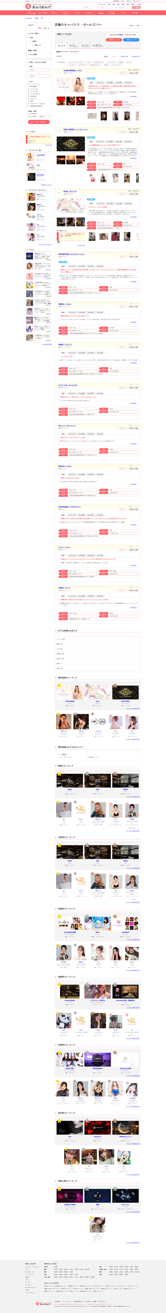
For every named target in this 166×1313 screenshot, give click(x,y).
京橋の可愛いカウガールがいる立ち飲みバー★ (74, 316)
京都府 (116, 1272)
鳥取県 (56, 1274)
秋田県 (126, 1266)
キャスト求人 (128, 82)
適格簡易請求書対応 (36, 106)
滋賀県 (111, 1272)
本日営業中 (33, 113)
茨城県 (56, 1269)
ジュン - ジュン (64, 547)
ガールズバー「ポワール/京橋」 (98, 207)
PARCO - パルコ (64, 304)
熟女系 (121, 62)
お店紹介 (91, 82)
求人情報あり (91, 78)
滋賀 (118, 4)
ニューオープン (35, 84)
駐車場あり (33, 96)
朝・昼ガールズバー (95, 65)
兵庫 (123, 4)
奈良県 (131, 1272)
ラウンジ (129, 62)
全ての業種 (33, 54)
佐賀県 (61, 1277)
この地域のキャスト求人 (114, 39)
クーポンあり (34, 89)
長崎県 (66, 1277)
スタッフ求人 (119, 82)
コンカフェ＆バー (116, 65)
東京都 (81, 1269)
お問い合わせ (101, 1301)
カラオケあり (34, 91)
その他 (139, 4)
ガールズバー (82, 65)
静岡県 (61, 1272)
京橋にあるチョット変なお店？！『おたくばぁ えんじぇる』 (78, 397)
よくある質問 (86, 1301)
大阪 (109, 4)
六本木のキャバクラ (78, 1288)
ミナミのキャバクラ (66, 757)
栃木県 (61, 1269)
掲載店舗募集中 (78, 1301)
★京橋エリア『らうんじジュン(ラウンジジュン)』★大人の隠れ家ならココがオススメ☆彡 (88, 559)
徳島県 (111, 1274)
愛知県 (66, 1272)
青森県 (111, 1266)
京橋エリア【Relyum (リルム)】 (70, 478)
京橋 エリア (37, 45)
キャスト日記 (110, 82)
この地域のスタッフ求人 (131, 39)
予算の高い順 (135, 56)
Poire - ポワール (70, 191)
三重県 (71, 1272)
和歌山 (133, 4)
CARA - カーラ (64, 588)
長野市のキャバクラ (129, 1288)
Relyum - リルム (64, 466)
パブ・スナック (111, 62)
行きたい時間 (32, 116)
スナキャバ (72, 65)
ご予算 (30, 66)
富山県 (116, 1269)
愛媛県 (121, 1274)
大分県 (76, 1277)
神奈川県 (87, 1269)
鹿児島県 (87, 1277)
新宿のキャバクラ (48, 1286)
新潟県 (111, 1269)
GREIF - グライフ (65, 345)
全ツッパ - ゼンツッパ (67, 426)
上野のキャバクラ (118, 1288)
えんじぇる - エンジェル (67, 385)
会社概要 (94, 1301)
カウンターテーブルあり (37, 103)
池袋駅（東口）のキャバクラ (92, 1288)
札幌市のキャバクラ (85, 1286)
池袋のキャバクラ (110, 1286)
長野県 (136, 1269)
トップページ (101, 4)
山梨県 (131, 1269)
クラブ (89, 62)
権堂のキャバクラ (98, 1291)
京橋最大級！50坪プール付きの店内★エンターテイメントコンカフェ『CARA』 (84, 599)
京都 (113, 4)
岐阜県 (56, 1272)
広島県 (71, 1274)
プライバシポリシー (67, 1301)
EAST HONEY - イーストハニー (76, 129)
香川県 (116, 1274)
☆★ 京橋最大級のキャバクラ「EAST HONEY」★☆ (105, 145)
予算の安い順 (124, 56)
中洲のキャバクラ (73, 1291)
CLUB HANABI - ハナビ (73, 70)
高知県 (126, 1274)
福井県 (126, 1269)
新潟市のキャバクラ (66, 1288)
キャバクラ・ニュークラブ (76, 62)
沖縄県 (92, 1277)
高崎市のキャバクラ (106, 1288)
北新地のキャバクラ (94, 757)
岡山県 (66, 1274)
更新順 (106, 56)
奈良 (128, 4)
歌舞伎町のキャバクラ (60, 1286)
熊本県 (71, 1277)
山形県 (131, 1266)
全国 (31, 37)
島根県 (61, 1274)
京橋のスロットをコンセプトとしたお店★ (73, 437)
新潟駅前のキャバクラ (86, 1291)
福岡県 (56, 1277)
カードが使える (35, 94)
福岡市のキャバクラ (49, 1291)
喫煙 (31, 101)
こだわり (31, 81)
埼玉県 (71, 1269)
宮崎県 (81, 1277)
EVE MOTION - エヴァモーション (71, 254)
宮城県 (121, 1266)
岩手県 (116, 1266)
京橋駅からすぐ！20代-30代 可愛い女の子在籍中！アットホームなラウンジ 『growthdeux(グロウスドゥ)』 (93, 518)
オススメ (114, 56)
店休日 (117, 102)
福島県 (136, 1266)
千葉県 (76, 1269)
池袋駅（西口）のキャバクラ (51, 1288)
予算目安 (91, 104)
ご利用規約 (57, 1301)
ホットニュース (100, 82)
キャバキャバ (28, 18)
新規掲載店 (33, 86)
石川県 (121, 1269)
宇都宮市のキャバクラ (62, 1291)
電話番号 (118, 104)
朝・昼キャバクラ (99, 62)
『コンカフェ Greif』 (66, 356)
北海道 (56, 1266)
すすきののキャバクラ (98, 1286)
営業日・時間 (32, 111)
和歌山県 (137, 1272)
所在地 (91, 107)
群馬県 (66, 1269)
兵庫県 (126, 1272)
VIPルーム (33, 98)
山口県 (76, 1274)
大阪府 (36, 18)
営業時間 (91, 102)
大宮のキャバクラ (132, 1286)
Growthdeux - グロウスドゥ (69, 507)
